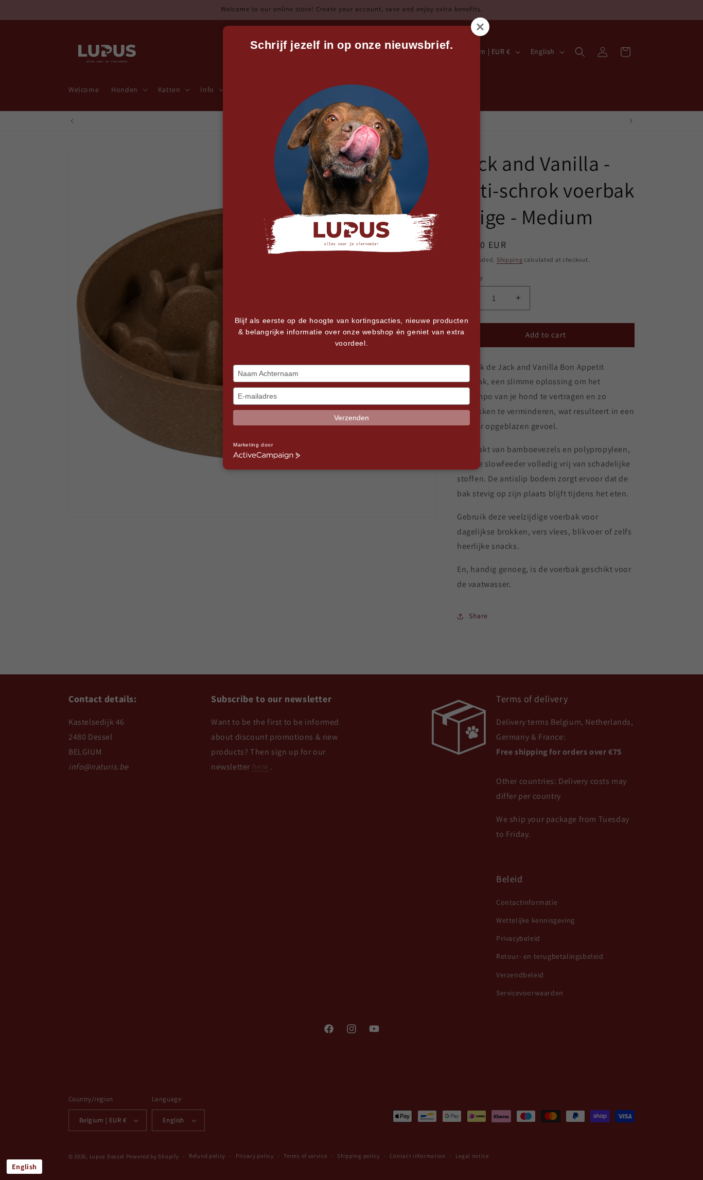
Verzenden (351, 418)
